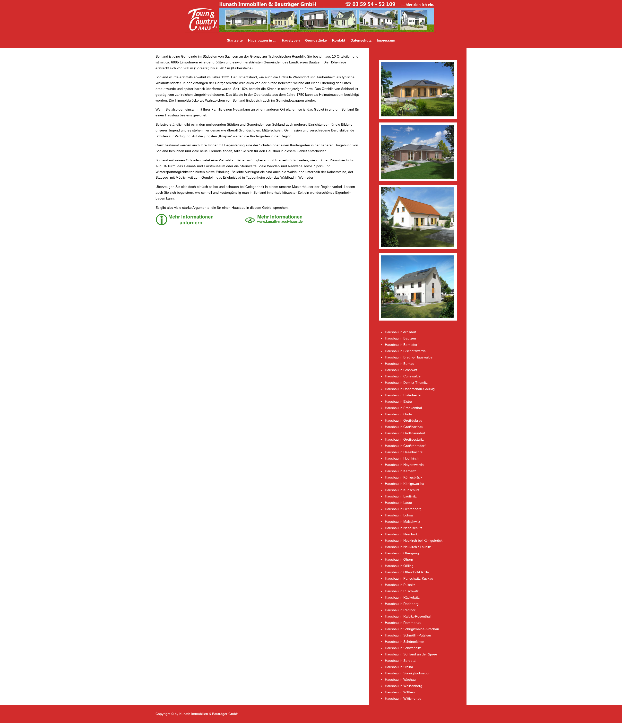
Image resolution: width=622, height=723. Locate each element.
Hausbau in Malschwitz (402, 521)
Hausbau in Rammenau (403, 623)
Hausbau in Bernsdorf (401, 345)
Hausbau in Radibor (400, 610)
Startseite (235, 40)
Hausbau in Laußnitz (401, 496)
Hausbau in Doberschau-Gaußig (410, 389)
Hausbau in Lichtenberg (403, 509)
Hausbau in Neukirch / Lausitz (408, 547)
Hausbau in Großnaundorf (405, 433)
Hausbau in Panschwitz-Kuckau (409, 578)
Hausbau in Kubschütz (402, 490)
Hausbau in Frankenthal (403, 408)
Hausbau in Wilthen (400, 692)
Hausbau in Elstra (398, 401)
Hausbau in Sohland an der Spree (411, 654)
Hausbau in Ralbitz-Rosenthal (408, 616)
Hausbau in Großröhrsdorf (405, 446)
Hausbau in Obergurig (402, 553)
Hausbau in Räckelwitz (402, 597)
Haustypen (291, 40)
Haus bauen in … (262, 40)
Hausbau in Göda (398, 414)
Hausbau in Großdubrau (403, 420)
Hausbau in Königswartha (404, 484)
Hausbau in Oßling (399, 566)
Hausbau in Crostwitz (401, 370)
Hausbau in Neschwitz (402, 534)
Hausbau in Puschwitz (402, 591)
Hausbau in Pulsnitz (400, 585)
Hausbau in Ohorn (399, 559)
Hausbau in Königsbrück (403, 477)
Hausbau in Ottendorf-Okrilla (407, 572)
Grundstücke (316, 40)
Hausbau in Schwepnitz (403, 648)
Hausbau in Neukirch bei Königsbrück (413, 540)
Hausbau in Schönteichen (404, 642)
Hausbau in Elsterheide (403, 395)
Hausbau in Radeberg (402, 604)
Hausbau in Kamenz (400, 471)
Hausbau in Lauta (398, 503)
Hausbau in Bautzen (400, 338)
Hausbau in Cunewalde (403, 376)
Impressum (386, 40)
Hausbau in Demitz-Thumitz (406, 382)
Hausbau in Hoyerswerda (404, 465)
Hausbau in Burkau (399, 364)
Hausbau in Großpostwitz (404, 439)
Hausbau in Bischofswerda (405, 351)
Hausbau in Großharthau (404, 427)
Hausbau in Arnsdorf (400, 332)
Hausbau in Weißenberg (403, 686)
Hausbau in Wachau (400, 679)
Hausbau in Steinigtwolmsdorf (408, 673)
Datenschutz (361, 40)
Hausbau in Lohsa (399, 515)
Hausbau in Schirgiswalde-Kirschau (412, 629)
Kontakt (338, 40)
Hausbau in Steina (399, 667)
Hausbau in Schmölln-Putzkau (408, 635)
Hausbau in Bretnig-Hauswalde (408, 357)
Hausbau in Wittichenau (403, 698)
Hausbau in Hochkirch (402, 458)
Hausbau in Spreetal (400, 660)
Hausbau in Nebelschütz (403, 528)
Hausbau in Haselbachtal (404, 452)
